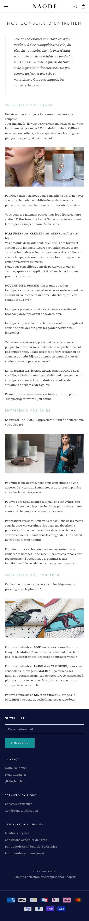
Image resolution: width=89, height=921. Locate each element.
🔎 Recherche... (15, 781)
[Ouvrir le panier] (83, 6)
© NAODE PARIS (44, 871)
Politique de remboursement (24, 853)
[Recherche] (76, 6)
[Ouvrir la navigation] (6, 6)
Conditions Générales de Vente (26, 840)
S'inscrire (20, 743)
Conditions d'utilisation (21, 810)
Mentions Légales (17, 833)
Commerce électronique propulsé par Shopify (44, 877)
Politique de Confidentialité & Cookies (31, 846)
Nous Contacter (15, 775)
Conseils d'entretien (18, 804)
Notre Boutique (15, 768)
